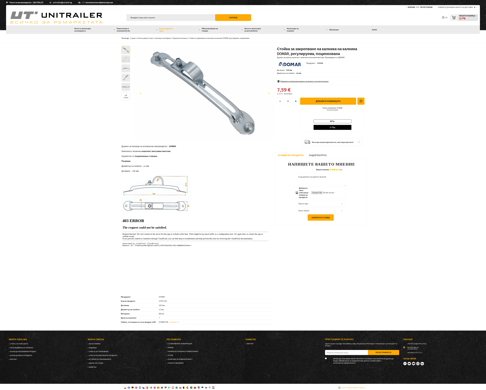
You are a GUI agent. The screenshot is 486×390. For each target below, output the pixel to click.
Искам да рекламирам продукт (23, 351)
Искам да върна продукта (21, 355)
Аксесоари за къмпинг (293, 29)
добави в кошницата (328, 101)
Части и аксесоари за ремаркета (82, 29)
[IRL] (169, 387)
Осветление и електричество (123, 29)
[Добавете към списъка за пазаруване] (360, 101)
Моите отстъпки (96, 363)
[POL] (125, 387)
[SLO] (180, 387)
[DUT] (140, 387)
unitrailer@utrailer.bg (62, 2)
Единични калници (180, 38)
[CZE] (143, 387)
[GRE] (209, 387)
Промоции (334, 29)
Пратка (171, 347)
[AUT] (173, 387)
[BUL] (206, 387)
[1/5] (331, 169)
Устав (170, 355)
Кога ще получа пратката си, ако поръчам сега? (333, 142)
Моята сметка (96, 339)
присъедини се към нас (339, 339)
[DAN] (154, 387)
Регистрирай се (383, 352)
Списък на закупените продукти (103, 355)
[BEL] (184, 387)
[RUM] (158, 387)
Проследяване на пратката (21, 348)
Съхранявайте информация (180, 343)
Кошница (93, 348)
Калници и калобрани (163, 38)
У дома (132, 38)
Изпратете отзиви (321, 217)
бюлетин (92, 367)
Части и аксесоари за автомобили (252, 29)
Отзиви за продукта (291, 155)
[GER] (132, 387)
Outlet (374, 29)
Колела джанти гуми (166, 29)
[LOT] (198, 387)
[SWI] (187, 387)
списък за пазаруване (98, 351)
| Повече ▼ (173, 322)
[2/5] (332, 169)
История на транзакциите (100, 359)
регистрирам (426, 7)
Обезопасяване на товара (210, 29)
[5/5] (338, 169)
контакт (13, 359)
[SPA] (147, 387)
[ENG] (136, 387)
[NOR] (162, 387)
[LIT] (195, 387)
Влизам (411, 7)
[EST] (202, 387)
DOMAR (320, 63)
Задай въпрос (318, 155)
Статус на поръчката (19, 344)
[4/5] (336, 169)
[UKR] (165, 387)
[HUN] (213, 387)
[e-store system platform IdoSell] (351, 387)
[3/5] (334, 169)
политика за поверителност (180, 359)
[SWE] (176, 387)
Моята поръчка (18, 339)
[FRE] (129, 387)
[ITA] (151, 387)
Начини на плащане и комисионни (183, 351)
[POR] (191, 387)
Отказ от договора (176, 363)
